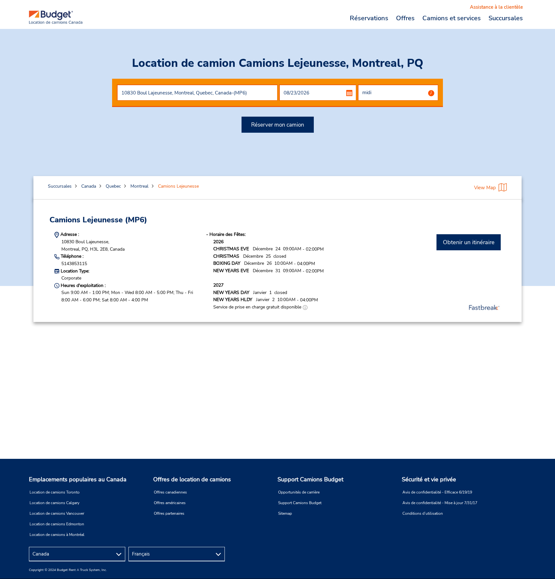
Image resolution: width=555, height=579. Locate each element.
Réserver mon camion (277, 125)
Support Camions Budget (310, 479)
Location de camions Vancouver (57, 513)
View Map (485, 187)
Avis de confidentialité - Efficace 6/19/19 (437, 492)
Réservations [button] (369, 18)
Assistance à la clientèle (496, 7)
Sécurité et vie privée (429, 479)
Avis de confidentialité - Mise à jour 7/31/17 (439, 502)
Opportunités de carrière (299, 492)
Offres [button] (405, 18)
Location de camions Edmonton (57, 524)
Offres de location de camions (192, 479)
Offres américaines (170, 502)
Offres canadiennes (170, 492)
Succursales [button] (506, 18)
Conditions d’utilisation (422, 513)
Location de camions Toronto (55, 492)
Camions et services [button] (451, 18)
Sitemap (285, 513)
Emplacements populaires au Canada (78, 479)
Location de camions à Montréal (57, 534)
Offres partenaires (169, 513)
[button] (305, 307)
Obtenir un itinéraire (469, 242)
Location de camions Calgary (54, 502)
